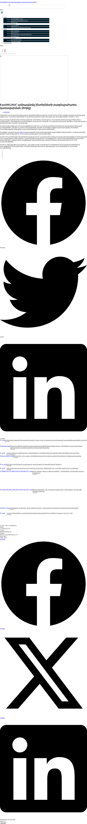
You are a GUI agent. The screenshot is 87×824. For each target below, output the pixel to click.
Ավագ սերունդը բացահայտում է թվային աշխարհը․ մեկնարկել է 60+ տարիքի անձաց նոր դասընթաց (42, 468)
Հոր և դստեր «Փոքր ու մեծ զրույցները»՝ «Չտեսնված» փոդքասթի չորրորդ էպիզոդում (58, 472)
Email (1, 821)
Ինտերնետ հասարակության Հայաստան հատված (18, 2)
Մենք (5, 29)
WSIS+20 (22, 132)
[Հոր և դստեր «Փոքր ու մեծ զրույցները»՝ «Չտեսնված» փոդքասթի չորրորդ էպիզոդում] (16, 480)
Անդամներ (15, 36)
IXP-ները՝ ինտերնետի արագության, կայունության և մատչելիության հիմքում (34, 464)
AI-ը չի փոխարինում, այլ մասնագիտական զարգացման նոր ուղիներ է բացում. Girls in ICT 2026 (40, 513)
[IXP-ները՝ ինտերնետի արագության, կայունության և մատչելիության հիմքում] (3, 466)
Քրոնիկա (14, 22)
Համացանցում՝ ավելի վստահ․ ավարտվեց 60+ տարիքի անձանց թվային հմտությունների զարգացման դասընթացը (42, 453)
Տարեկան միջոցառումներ (21, 27)
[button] (43, 12)
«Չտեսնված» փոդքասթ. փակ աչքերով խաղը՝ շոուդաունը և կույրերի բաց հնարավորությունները (43, 508)
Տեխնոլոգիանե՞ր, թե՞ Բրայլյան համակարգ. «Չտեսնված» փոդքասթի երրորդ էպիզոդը (57, 490)
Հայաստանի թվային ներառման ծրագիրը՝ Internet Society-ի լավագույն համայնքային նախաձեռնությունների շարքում (46, 440)
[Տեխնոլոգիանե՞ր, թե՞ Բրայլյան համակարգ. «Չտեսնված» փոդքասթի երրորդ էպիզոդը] (16, 498)
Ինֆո (5, 17)
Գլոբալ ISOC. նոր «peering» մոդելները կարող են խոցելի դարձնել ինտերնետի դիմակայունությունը (47, 456)
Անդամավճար (16, 41)
